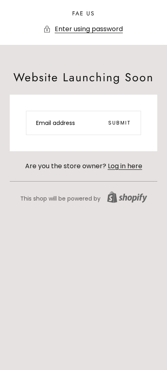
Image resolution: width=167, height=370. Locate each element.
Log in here (125, 166)
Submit (119, 122)
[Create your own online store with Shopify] (127, 197)
